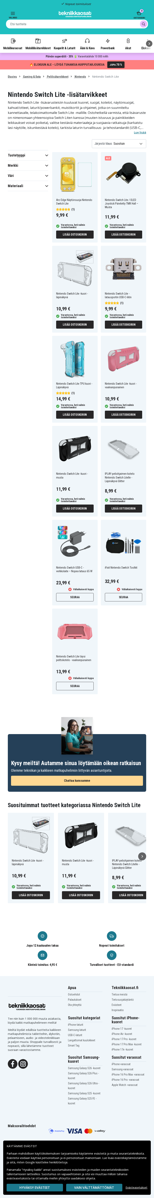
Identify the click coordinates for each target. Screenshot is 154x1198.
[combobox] (77, 24)
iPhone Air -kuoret (122, 1033)
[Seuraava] (149, 43)
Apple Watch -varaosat (125, 1085)
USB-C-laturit (75, 1035)
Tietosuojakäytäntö (123, 999)
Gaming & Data (31, 76)
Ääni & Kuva (87, 48)
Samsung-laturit (77, 1029)
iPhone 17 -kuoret (122, 1028)
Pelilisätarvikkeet (57, 76)
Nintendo (80, 76)
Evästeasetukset (136, 1187)
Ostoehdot (74, 994)
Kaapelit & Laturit (64, 48)
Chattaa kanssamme (77, 781)
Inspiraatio (118, 1010)
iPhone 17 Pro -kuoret (124, 1039)
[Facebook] (12, 1063)
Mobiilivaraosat (12, 48)
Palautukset (74, 999)
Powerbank (108, 48)
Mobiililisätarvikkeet (38, 48)
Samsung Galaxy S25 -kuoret (84, 1093)
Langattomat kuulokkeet (81, 1040)
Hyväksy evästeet (34, 1187)
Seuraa (75, 597)
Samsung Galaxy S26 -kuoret (84, 1068)
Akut (128, 48)
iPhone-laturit (75, 1024)
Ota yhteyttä (74, 1004)
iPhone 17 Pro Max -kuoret (127, 1044)
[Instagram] (23, 1063)
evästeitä (100, 1153)
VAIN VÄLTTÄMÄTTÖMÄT (94, 1187)
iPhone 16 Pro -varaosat (125, 1079)
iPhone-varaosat (121, 1064)
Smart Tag (73, 1045)
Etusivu (12, 76)
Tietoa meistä (119, 994)
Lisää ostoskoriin (75, 234)
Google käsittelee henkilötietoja (46, 1162)
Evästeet (117, 1004)
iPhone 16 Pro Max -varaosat (128, 1074)
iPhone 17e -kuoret (122, 1049)
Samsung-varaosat (122, 1069)
